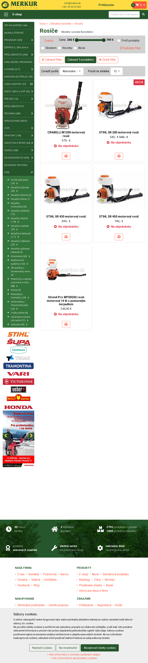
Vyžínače (18, 324)
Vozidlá (11, 150)
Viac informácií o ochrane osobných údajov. (74, 654)
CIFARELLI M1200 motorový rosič (66, 134)
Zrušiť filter (108, 59)
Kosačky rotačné (19, 220)
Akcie (81, 48)
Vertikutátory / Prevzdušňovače (19, 305)
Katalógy (84, 579)
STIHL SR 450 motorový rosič (119, 216)
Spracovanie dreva (15, 124)
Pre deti (11, 98)
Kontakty (33, 574)
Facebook (23, 585)
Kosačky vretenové (20, 243)
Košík (118, 605)
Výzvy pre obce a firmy (93, 590)
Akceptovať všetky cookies (100, 647)
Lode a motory (15, 84)
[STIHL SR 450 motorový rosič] (119, 189)
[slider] (77, 40)
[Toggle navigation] (6, 14)
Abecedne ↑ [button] (70, 71)
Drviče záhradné (19, 182)
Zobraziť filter (53, 59)
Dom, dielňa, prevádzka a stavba (18, 66)
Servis (64, 574)
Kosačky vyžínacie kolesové (20, 250)
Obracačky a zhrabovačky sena (20, 271)
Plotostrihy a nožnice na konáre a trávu (21, 282)
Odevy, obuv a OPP (17, 91)
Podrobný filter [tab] (131, 48)
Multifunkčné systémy (18, 262)
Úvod (43, 23)
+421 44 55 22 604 (71, 6)
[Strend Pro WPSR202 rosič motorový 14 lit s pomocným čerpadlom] (66, 269)
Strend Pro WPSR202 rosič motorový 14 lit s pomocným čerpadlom (66, 300)
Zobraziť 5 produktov (80, 59)
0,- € (139, 4)
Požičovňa (49, 574)
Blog (36, 585)
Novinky (67, 48)
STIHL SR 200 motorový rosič (119, 132)
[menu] (106, 5)
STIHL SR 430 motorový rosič (66, 216)
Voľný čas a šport (17, 143)
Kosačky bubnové (20, 189)
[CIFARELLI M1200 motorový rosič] (66, 104)
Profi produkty (131, 40)
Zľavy (97, 579)
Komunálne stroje (18, 76)
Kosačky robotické (20, 212)
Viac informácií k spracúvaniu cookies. (74, 658)
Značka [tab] (48, 40)
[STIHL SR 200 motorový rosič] (119, 104)
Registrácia (104, 605)
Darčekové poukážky (116, 574)
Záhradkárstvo (16, 157)
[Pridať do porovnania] (66, 156)
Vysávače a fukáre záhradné (20, 319)
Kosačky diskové (21, 195)
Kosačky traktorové (21, 235)
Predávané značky (90, 585)
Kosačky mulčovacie (19, 205)
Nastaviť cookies (42, 647)
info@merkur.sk (72, 3)
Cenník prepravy (59, 605)
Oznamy (22, 579)
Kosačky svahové (20, 228)
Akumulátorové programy (13, 36)
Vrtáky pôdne (19, 312)
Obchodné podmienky (31, 605)
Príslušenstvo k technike (14, 110)
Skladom (50, 48)
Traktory (12, 135)
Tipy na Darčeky (15, 25)
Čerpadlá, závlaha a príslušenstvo (16, 51)
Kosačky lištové (20, 199)
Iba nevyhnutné (68, 647)
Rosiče (79, 23)
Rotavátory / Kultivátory (18, 296)
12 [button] (115, 71)
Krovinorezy (19, 256)
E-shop (17, 14)
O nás (21, 574)
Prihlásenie (86, 605)
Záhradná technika (60, 23)
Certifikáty (50, 579)
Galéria (35, 579)
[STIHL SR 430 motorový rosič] (66, 189)
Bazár (109, 585)
